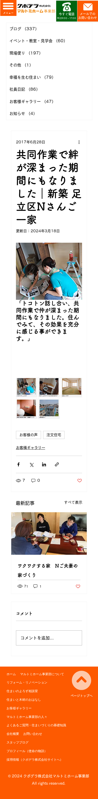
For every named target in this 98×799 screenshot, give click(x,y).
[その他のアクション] (79, 142)
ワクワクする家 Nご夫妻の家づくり (48, 570)
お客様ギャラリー (30, 447)
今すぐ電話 (66, 14)
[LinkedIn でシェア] (44, 464)
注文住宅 (54, 435)
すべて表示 (73, 502)
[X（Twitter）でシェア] (31, 464)
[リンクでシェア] (56, 464)
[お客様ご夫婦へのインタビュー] (49, 533)
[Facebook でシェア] (18, 464)
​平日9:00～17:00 (66, 18)
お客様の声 (28, 435)
